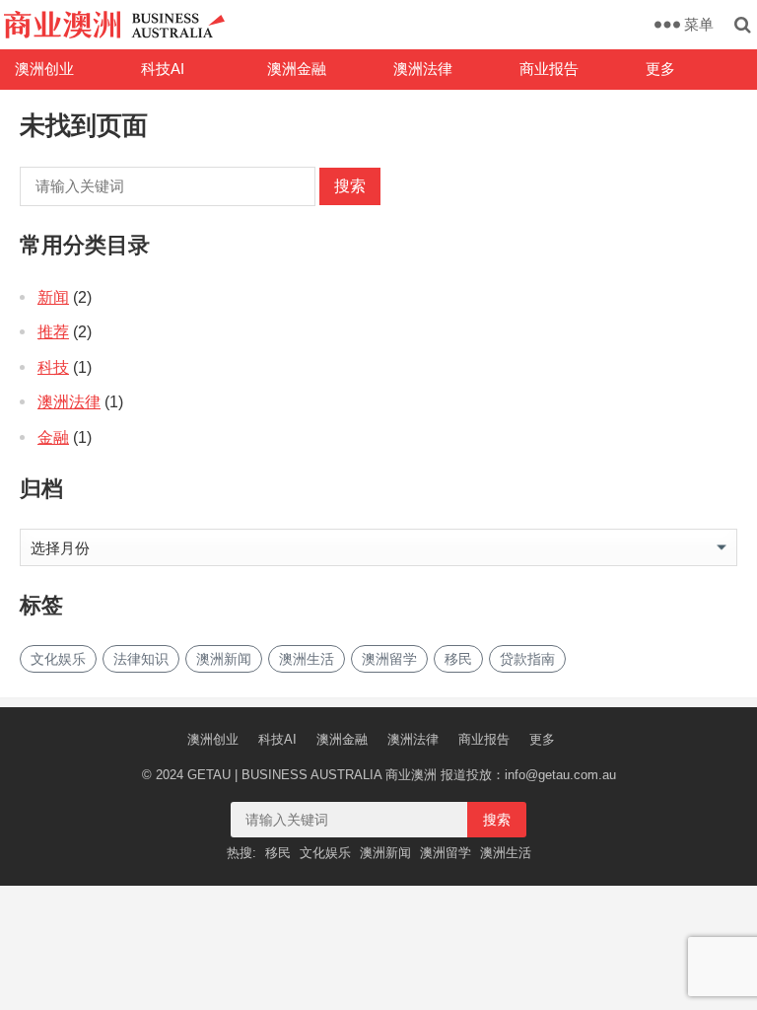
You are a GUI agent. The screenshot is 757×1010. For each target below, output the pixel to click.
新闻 (53, 297)
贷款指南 (527, 659)
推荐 (53, 332)
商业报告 (549, 68)
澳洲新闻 (223, 659)
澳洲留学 (389, 659)
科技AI (162, 68)
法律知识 (141, 659)
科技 (53, 367)
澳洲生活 (306, 659)
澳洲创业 (44, 68)
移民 (458, 659)
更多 (660, 68)
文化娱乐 (58, 659)
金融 (53, 437)
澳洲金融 (296, 68)
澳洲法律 (422, 68)
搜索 (350, 186)
